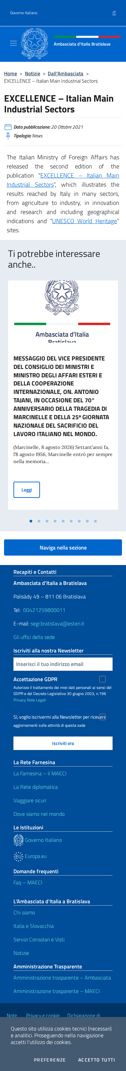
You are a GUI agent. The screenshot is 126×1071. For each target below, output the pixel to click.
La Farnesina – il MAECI (40, 773)
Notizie (32, 73)
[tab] (31, 521)
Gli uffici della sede (34, 637)
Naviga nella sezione (63, 547)
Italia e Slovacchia (33, 926)
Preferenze (50, 1059)
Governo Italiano (23, 13)
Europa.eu (35, 856)
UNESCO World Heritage (84, 220)
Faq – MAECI (27, 882)
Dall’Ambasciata (65, 73)
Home (10, 73)
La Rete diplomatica (35, 787)
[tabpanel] (63, 397)
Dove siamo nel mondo (39, 814)
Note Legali (36, 700)
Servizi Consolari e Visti (39, 939)
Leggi (31, 489)
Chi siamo (24, 912)
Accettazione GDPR (35, 679)
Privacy (19, 700)
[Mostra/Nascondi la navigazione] (13, 43)
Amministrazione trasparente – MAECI (56, 991)
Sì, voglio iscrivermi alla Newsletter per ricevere (59, 717)
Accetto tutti (96, 1059)
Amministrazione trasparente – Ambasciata (62, 977)
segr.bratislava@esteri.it (57, 623)
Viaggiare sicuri (29, 800)
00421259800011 (44, 610)
